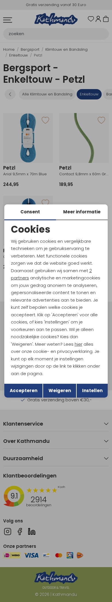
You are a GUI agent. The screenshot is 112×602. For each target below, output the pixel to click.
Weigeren (60, 390)
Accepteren (23, 390)
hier (78, 344)
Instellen (92, 390)
